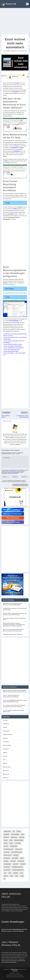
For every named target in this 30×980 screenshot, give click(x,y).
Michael (15, 432)
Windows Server (7, 767)
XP (4, 879)
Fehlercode (13, 846)
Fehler (6, 846)
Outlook (13, 861)
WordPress (15, 970)
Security (5, 756)
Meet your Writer (7, 690)
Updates (5, 763)
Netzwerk (15, 858)
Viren (11, 876)
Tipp (5, 873)
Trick (21, 873)
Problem (15, 208)
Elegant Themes (14, 969)
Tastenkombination (18, 870)
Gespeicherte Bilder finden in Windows (12, 634)
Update (6, 876)
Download (14, 837)
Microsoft (7, 858)
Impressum (12, 973)
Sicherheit (7, 867)
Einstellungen (18, 840)
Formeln (17, 83)
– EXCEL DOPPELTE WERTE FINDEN (12, 344)
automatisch (16, 91)
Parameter (21, 861)
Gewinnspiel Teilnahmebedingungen (14, 975)
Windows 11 (6, 770)
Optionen (5, 282)
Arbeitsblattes (16, 151)
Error (5, 843)
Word (21, 876)
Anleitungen (13, 50)
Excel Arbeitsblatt (13, 320)
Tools (4, 759)
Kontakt (17, 973)
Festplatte (18, 849)
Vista (16, 876)
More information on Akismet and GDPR (12, 473)
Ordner (6, 861)
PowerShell (7, 864)
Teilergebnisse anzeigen (18, 147)
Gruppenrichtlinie (16, 852)
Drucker (21, 837)
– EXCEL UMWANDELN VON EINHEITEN (13, 347)
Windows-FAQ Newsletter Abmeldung (15, 976)
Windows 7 (5, 777)
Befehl (19, 831)
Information (6, 741)
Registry (5, 752)
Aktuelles (5, 720)
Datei (22, 834)
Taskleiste (7, 870)
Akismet (14, 472)
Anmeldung (7, 831)
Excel (11, 843)
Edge (11, 840)
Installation (7, 855)
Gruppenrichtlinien (7, 734)
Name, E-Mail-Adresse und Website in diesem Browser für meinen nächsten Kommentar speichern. (14, 481)
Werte (6, 161)
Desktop (5, 727)
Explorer (18, 843)
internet (15, 855)
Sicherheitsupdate (17, 867)
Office (22, 858)
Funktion (6, 852)
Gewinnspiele (6, 731)
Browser (6, 834)
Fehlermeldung (8, 849)
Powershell (5, 749)
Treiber (15, 873)
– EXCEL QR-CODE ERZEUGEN (11, 349)
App (14, 831)
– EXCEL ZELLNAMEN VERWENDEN (12, 346)
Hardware (5, 738)
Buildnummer (15, 834)
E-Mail (5, 840)
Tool (9, 873)
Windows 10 (6, 774)
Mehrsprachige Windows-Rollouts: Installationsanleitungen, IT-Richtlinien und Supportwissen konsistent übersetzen (14, 624)
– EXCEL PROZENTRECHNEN (10, 351)
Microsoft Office (20, 50)
